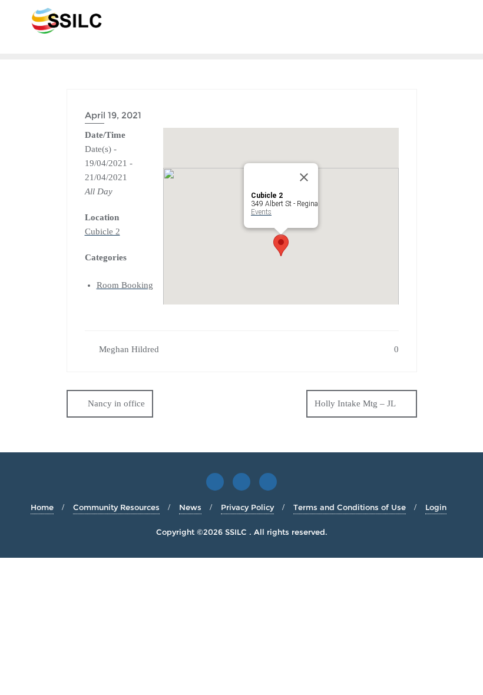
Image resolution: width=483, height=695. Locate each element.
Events (261, 212)
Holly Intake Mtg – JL (355, 403)
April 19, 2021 (113, 115)
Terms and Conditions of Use (349, 507)
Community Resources (116, 507)
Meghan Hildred (128, 349)
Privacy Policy (247, 507)
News (190, 507)
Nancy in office (116, 403)
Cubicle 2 (102, 231)
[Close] (304, 177)
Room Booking (125, 285)
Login (435, 507)
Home (42, 507)
